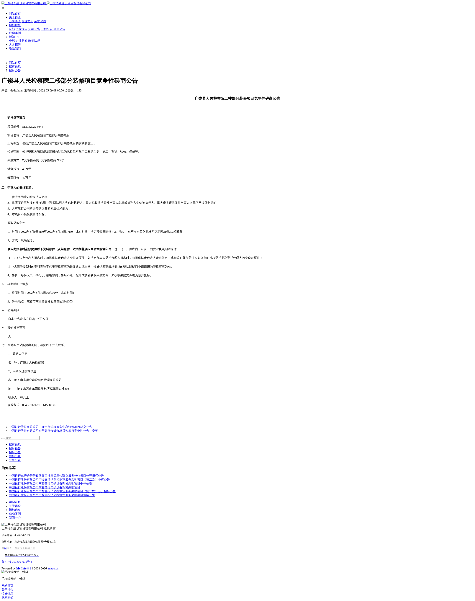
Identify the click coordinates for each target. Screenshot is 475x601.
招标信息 (15, 66)
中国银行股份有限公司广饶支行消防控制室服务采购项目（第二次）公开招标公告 (62, 491)
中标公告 (15, 456)
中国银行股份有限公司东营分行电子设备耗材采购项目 (44, 487)
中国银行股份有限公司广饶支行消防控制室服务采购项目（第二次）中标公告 (59, 479)
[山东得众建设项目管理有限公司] (237, 3)
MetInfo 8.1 (23, 568)
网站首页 (15, 13)
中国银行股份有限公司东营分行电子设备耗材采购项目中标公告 (50, 483)
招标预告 (15, 448)
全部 (12, 29)
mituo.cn (53, 568)
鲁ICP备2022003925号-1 (16, 561)
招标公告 (15, 70)
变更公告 (15, 460)
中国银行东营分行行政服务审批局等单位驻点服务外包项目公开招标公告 (56, 475)
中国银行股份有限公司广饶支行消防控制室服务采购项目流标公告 (52, 495)
